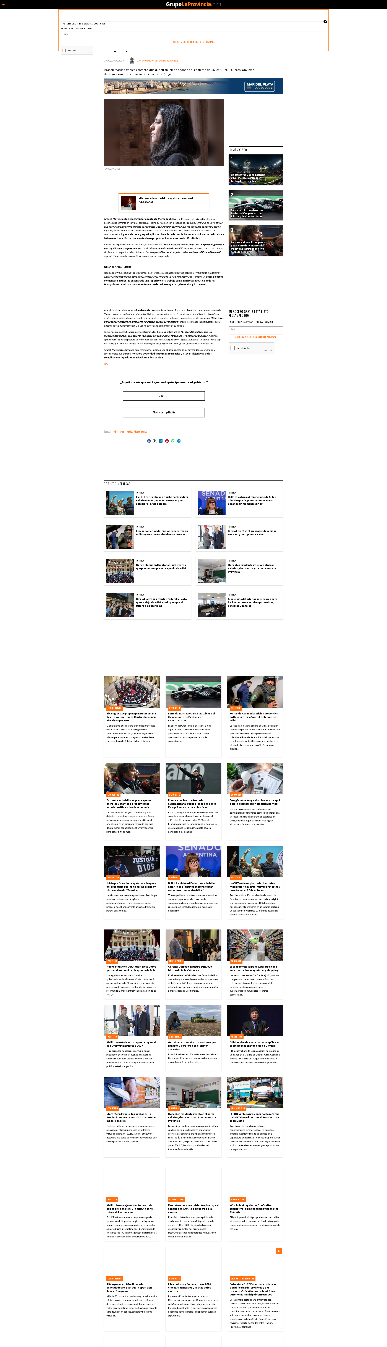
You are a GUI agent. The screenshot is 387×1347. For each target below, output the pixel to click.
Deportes (174, 707)
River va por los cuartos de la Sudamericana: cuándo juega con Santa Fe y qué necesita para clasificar (192, 804)
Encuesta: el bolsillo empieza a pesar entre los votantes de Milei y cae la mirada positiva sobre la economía (128, 804)
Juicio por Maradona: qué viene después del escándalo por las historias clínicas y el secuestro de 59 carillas (131, 887)
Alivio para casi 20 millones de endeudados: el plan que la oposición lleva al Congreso (129, 1287)
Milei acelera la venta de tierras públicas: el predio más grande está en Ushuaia (255, 1044)
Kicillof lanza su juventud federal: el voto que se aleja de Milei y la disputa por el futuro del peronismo (161, 602)
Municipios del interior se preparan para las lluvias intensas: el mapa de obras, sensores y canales (252, 602)
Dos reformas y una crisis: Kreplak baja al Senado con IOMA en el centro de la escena (193, 1209)
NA (106, 363)
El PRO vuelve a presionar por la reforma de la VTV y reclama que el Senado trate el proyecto (254, 1117)
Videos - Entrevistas (242, 1278)
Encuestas (113, 794)
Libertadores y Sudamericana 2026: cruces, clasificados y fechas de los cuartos (190, 1287)
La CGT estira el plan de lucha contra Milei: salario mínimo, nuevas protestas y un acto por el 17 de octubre (162, 500)
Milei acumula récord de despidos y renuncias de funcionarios (166, 200)
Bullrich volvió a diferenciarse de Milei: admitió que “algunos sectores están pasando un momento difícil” (252, 500)
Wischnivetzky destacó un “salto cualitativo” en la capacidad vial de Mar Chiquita (254, 1209)
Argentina (113, 877)
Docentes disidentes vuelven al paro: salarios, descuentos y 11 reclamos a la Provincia (252, 568)
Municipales (176, 961)
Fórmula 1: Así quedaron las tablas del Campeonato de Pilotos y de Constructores (191, 717)
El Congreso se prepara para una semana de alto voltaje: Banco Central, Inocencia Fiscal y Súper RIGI (131, 717)
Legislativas (115, 707)
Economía (236, 794)
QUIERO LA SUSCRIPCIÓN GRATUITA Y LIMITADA (255, 337)
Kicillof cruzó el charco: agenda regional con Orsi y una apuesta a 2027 (252, 532)
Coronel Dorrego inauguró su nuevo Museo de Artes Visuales (190, 968)
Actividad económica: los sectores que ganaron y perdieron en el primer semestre (192, 1046)
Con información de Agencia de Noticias (157, 60)
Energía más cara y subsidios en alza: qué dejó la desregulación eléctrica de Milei (255, 802)
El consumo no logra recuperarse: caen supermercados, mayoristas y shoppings (255, 968)
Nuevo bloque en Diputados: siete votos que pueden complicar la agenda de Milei (161, 566)
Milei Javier (119, 431)
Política (140, 492)
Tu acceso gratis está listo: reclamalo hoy (249, 313)
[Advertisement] (165, 180)
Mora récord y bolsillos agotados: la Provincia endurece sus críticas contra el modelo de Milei (131, 1117)
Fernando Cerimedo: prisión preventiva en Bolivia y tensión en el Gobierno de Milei (162, 532)
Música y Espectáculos (137, 431)
